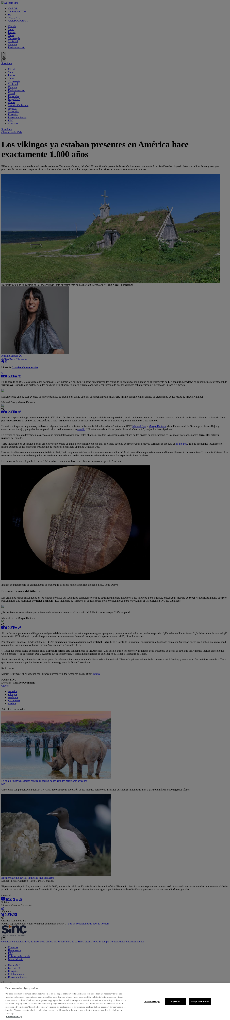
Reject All (175, 1001)
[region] (115, 1001)
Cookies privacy (14, 1016)
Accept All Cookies (200, 1001)
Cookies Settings (152, 1001)
